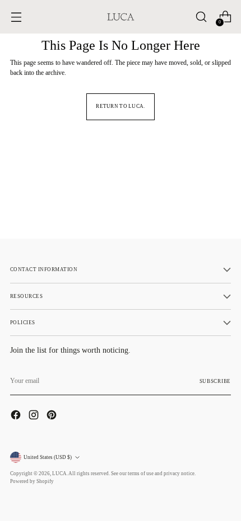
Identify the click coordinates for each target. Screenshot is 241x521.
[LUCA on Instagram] (34, 416)
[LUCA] (120, 16)
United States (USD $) (48, 457)
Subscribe (215, 381)
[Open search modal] (200, 17)
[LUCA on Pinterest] (52, 416)
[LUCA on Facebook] (17, 416)
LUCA (59, 473)
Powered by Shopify (32, 481)
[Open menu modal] (15, 17)
